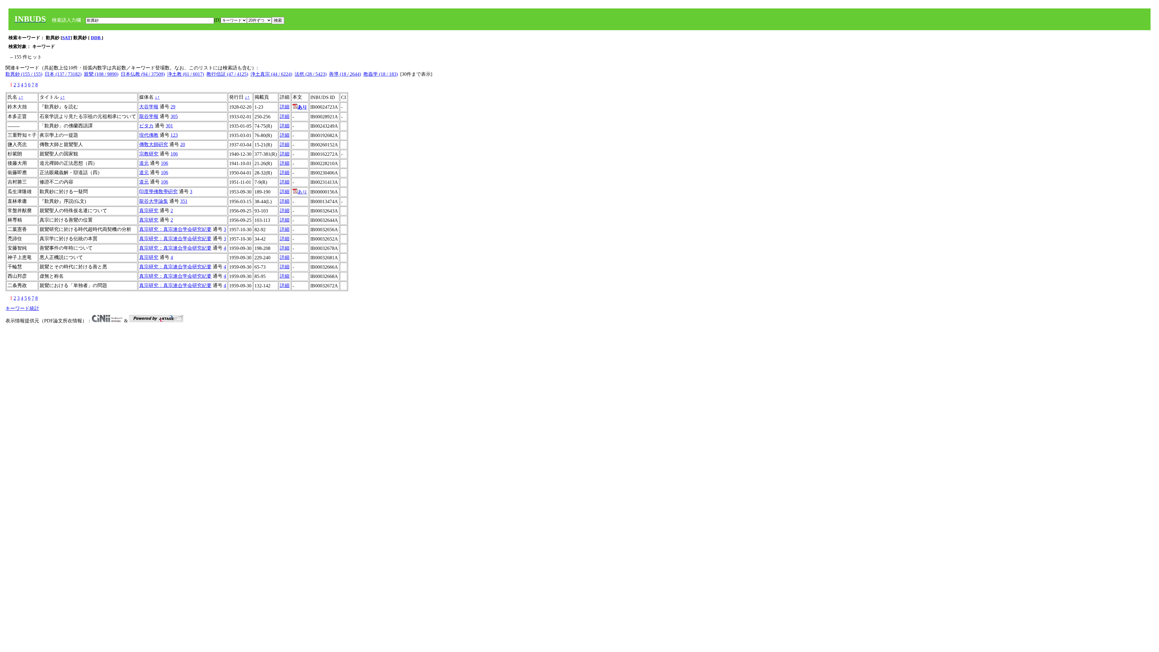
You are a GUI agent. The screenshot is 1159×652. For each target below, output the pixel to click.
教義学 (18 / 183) (380, 74)
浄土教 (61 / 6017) (185, 74)
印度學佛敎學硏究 (158, 191)
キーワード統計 (22, 308)
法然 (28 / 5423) (311, 74)
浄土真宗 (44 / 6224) (271, 74)
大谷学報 (148, 106)
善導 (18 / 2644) (345, 74)
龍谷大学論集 (153, 201)
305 (174, 116)
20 (182, 144)
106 (174, 153)
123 (174, 135)
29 (173, 106)
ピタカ (146, 125)
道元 (144, 163)
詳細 (284, 106)
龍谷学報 (148, 116)
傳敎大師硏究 (153, 144)
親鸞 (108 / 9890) (101, 74)
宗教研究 (148, 153)
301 (169, 125)
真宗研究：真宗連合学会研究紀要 (175, 229)
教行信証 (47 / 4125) (227, 74)
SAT (66, 37)
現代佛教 (148, 135)
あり (302, 191)
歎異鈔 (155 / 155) (23, 74)
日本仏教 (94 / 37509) (143, 74)
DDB (96, 37)
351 (183, 201)
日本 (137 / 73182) (63, 74)
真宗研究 (148, 210)
